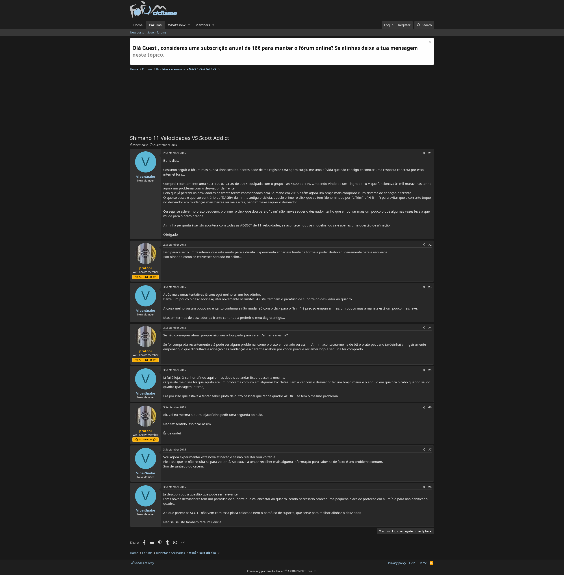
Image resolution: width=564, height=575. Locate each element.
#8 (430, 487)
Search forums (156, 32)
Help (412, 563)
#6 (430, 407)
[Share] (424, 153)
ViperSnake (140, 145)
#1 (430, 153)
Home (138, 25)
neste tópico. (148, 54)
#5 (430, 370)
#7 (430, 449)
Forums (155, 25)
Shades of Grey (144, 563)
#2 (430, 245)
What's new (177, 25)
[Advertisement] (262, 103)
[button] (189, 25)
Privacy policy (397, 563)
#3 (430, 287)
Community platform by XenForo (282, 571)
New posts (137, 32)
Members (202, 25)
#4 (430, 328)
